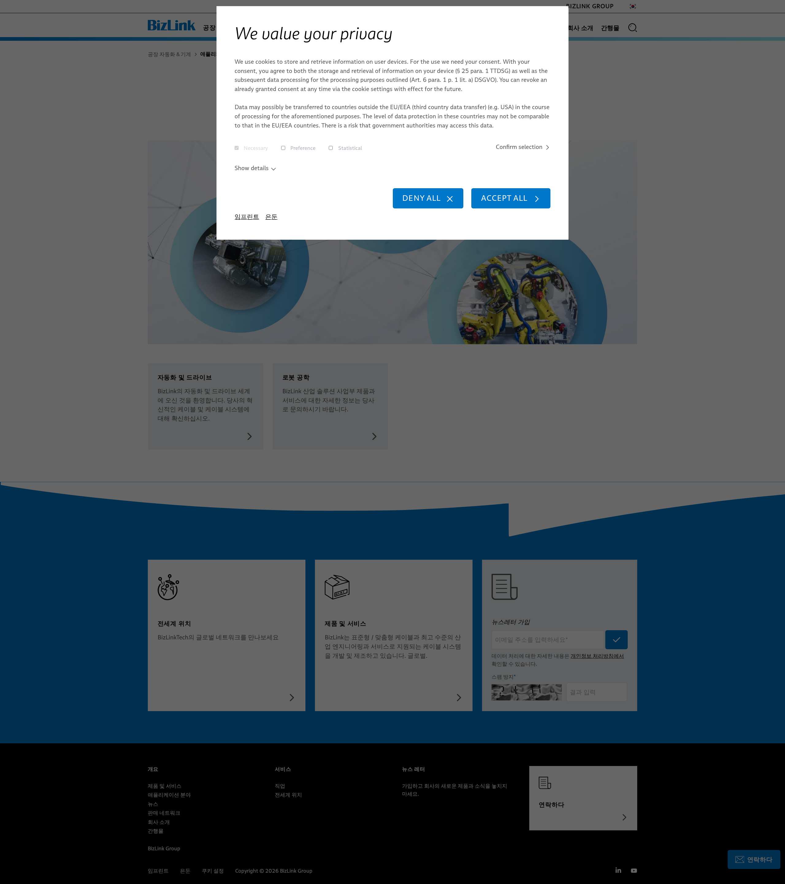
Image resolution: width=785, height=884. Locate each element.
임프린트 (247, 216)
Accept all (504, 198)
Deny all (421, 198)
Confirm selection (519, 147)
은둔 (271, 216)
